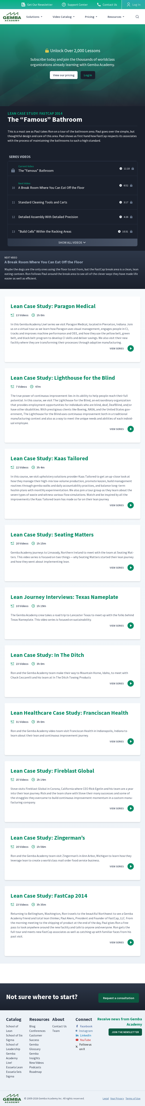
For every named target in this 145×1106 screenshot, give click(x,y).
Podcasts (35, 1067)
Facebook (86, 1026)
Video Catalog (62, 17)
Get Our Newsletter (39, 4)
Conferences (37, 1031)
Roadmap (35, 1072)
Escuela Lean (14, 1067)
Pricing (89, 17)
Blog (32, 1026)
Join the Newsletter (125, 1032)
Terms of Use (133, 1098)
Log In (88, 75)
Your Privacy (117, 1098)
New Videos (36, 1062)
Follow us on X (85, 1046)
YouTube (85, 1040)
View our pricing (63, 75)
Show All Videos (70, 242)
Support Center (78, 4)
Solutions (32, 17)
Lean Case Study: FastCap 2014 (35, 113)
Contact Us (110, 4)
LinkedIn (85, 1035)
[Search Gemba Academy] (137, 17)
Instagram (86, 1031)
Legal (106, 1098)
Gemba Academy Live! (12, 1058)
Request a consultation (118, 998)
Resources (114, 17)
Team (56, 1031)
